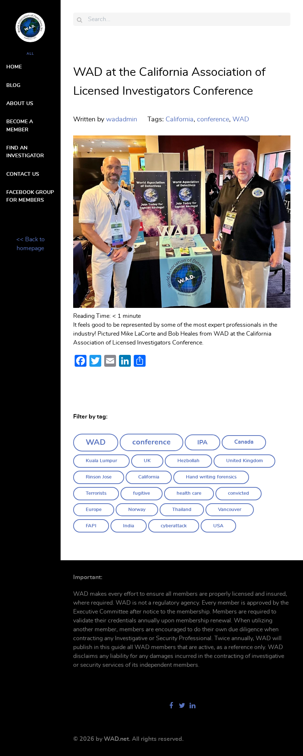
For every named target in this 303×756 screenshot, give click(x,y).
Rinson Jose (99, 477)
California (148, 477)
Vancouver (229, 509)
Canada (243, 442)
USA (218, 526)
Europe (94, 509)
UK (147, 460)
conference (151, 442)
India (128, 526)
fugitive (141, 493)
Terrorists (96, 493)
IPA (202, 442)
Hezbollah (188, 460)
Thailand (181, 509)
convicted (238, 493)
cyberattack (174, 526)
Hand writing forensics (211, 477)
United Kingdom (244, 460)
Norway (137, 509)
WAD (96, 442)
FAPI (91, 526)
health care (189, 493)
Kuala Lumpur (101, 460)
